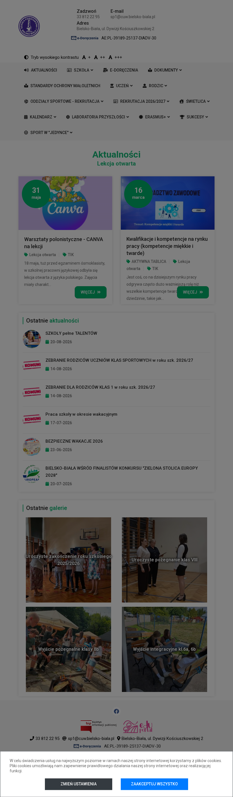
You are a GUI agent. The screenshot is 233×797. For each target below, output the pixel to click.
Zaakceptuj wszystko (154, 784)
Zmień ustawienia (79, 784)
